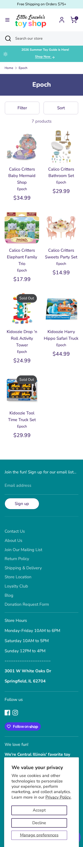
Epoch (23, 68)
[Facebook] (7, 712)
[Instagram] (15, 712)
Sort (61, 108)
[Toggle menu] (7, 20)
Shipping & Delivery (23, 568)
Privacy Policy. (58, 797)
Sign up (22, 503)
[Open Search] (7, 38)
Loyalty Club (16, 586)
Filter (22, 108)
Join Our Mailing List (23, 549)
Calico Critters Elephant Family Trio (22, 257)
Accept (39, 810)
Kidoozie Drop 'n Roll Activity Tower (22, 338)
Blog (9, 595)
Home (9, 68)
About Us (13, 540)
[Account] (61, 18)
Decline (39, 823)
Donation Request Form (27, 604)
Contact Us (15, 531)
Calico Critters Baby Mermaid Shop (22, 175)
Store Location (18, 577)
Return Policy (17, 558)
